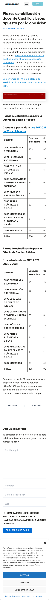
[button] (45, 542)
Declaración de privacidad (32, 596)
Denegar (24, 582)
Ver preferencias (24, 590)
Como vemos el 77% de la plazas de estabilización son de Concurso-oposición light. (24, 82)
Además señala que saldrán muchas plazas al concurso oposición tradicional (23, 59)
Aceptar (24, 575)
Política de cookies (12, 596)
